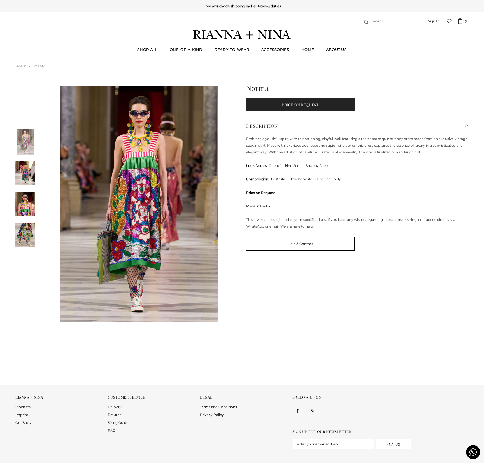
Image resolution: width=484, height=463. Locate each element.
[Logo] (242, 34)
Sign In (433, 21)
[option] (139, 204)
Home (20, 66)
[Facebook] (297, 411)
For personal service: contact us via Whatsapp (241, 6)
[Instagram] (312, 411)
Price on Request (300, 104)
